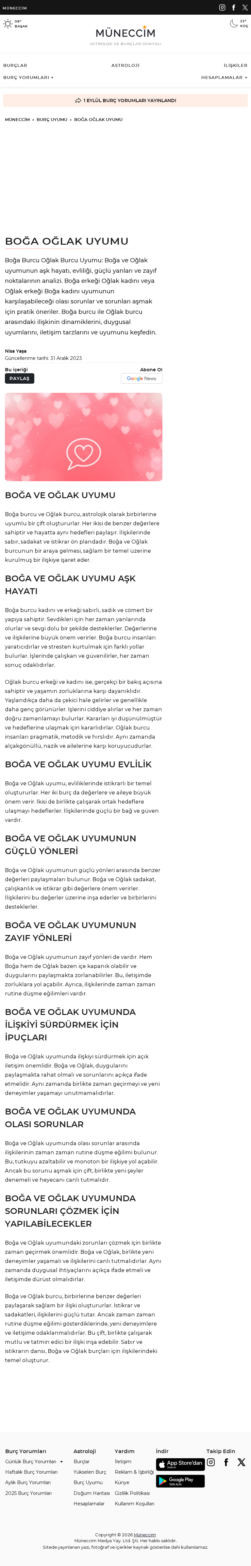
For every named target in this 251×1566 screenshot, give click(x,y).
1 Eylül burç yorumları (115, 100)
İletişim (123, 1461)
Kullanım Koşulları (134, 1503)
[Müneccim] (222, 7)
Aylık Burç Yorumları (28, 1482)
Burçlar (82, 1461)
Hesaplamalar (89, 1503)
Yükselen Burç (90, 1472)
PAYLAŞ (19, 379)
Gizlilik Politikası (132, 1493)
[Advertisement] (125, 178)
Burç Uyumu (88, 1482)
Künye (122, 1482)
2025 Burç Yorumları (28, 1493)
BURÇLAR (15, 65)
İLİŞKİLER (236, 65)
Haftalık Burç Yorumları (31, 1472)
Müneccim (15, 8)
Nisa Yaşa (15, 351)
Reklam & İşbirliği (134, 1472)
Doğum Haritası (92, 1493)
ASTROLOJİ (125, 65)
